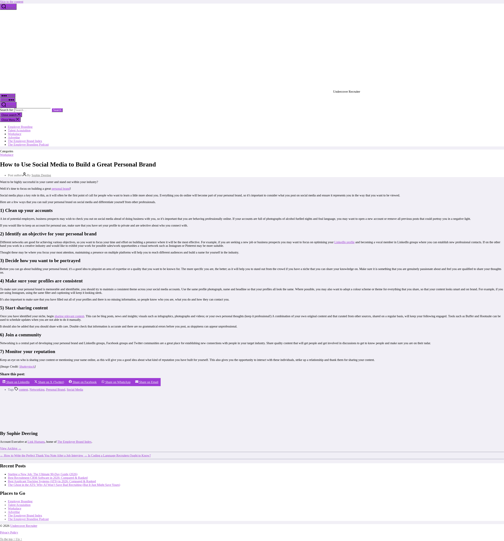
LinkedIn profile (344, 242)
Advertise (14, 137)
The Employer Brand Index (25, 141)
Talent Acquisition (19, 130)
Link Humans (36, 441)
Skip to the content (11, 1)
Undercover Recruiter (23, 525)
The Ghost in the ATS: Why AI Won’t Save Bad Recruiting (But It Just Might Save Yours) (64, 484)
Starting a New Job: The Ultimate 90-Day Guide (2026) (42, 474)
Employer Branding (20, 127)
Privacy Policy (9, 532)
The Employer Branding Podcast (28, 144)
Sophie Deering (41, 175)
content (23, 389)
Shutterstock (26, 366)
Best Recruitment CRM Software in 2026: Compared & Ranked (48, 477)
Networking (37, 389)
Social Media (75, 389)
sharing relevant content (69, 316)
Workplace (14, 134)
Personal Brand (55, 389)
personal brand (61, 188)
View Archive (10, 448)
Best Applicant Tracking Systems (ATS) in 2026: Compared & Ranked (52, 481)
